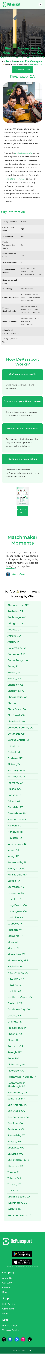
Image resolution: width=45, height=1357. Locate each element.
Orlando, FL (14, 1021)
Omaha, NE (14, 1015)
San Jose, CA (15, 1123)
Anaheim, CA (15, 611)
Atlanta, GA (14, 629)
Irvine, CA (13, 850)
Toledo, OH (14, 1178)
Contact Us (8, 1309)
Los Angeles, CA (17, 911)
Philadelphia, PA (17, 1027)
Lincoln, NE (14, 899)
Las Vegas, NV (16, 886)
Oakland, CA (15, 1003)
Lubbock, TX (15, 923)
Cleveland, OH (16, 721)
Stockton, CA (15, 1166)
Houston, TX (15, 837)
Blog (4, 1292)
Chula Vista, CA (17, 709)
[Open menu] (40, 4)
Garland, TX (14, 795)
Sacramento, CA (17, 1092)
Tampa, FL (14, 1172)
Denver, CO (14, 746)
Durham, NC (15, 758)
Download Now (22, 69)
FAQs (5, 1313)
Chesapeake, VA (17, 696)
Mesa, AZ (13, 942)
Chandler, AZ (15, 684)
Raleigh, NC (15, 1052)
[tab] (22, 382)
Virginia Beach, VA (19, 1196)
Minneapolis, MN (18, 960)
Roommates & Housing (15, 64)
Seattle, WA (15, 1141)
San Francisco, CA (18, 1117)
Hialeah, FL (14, 825)
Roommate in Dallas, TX (22, 1076)
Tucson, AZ (14, 1184)
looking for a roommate (15, 179)
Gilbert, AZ (14, 801)
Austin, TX (14, 641)
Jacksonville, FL (17, 862)
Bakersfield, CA (17, 647)
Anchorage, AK (17, 617)
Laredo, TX (14, 880)
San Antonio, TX (17, 1104)
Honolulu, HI (15, 831)
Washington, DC (17, 1202)
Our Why (7, 1283)
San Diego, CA (16, 1110)
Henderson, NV (17, 819)
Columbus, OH (16, 733)
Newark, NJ (15, 984)
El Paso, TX (14, 764)
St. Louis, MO (15, 1153)
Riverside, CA (16, 1070)
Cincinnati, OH (16, 715)
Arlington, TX (15, 623)
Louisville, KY (15, 917)
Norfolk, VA (14, 991)
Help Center (8, 1304)
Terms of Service (10, 1330)
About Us (7, 1278)
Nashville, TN (15, 966)
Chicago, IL (14, 703)
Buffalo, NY (14, 678)
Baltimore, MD (16, 654)
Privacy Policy (9, 1325)
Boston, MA (14, 672)
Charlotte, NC (16, 690)
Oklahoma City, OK (19, 1009)
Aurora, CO (14, 635)
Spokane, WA (16, 1147)
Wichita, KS (14, 1208)
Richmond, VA (16, 1064)
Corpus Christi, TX (18, 739)
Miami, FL (13, 948)
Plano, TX (13, 1040)
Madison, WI (15, 929)
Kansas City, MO (17, 874)
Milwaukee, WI (17, 954)
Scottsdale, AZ (16, 1135)
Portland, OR (15, 1046)
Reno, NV (13, 1058)
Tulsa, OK (13, 1190)
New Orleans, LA (18, 972)
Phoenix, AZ (15, 1033)
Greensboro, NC (17, 813)
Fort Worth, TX (16, 776)
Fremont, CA (15, 782)
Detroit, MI (14, 752)
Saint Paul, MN (16, 1098)
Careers (6, 1287)
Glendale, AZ (15, 807)
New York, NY (16, 978)
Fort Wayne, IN (17, 770)
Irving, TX (13, 856)
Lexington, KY (16, 893)
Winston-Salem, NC (19, 1215)
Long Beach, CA (17, 905)
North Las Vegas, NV (20, 997)
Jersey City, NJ (16, 868)
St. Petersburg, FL (18, 1159)
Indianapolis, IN (17, 844)
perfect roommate (23, 153)
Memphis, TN (16, 935)
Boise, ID (13, 666)
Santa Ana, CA (16, 1129)
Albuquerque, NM (18, 605)
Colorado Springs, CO (20, 727)
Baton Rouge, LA (18, 660)
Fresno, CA (14, 788)
